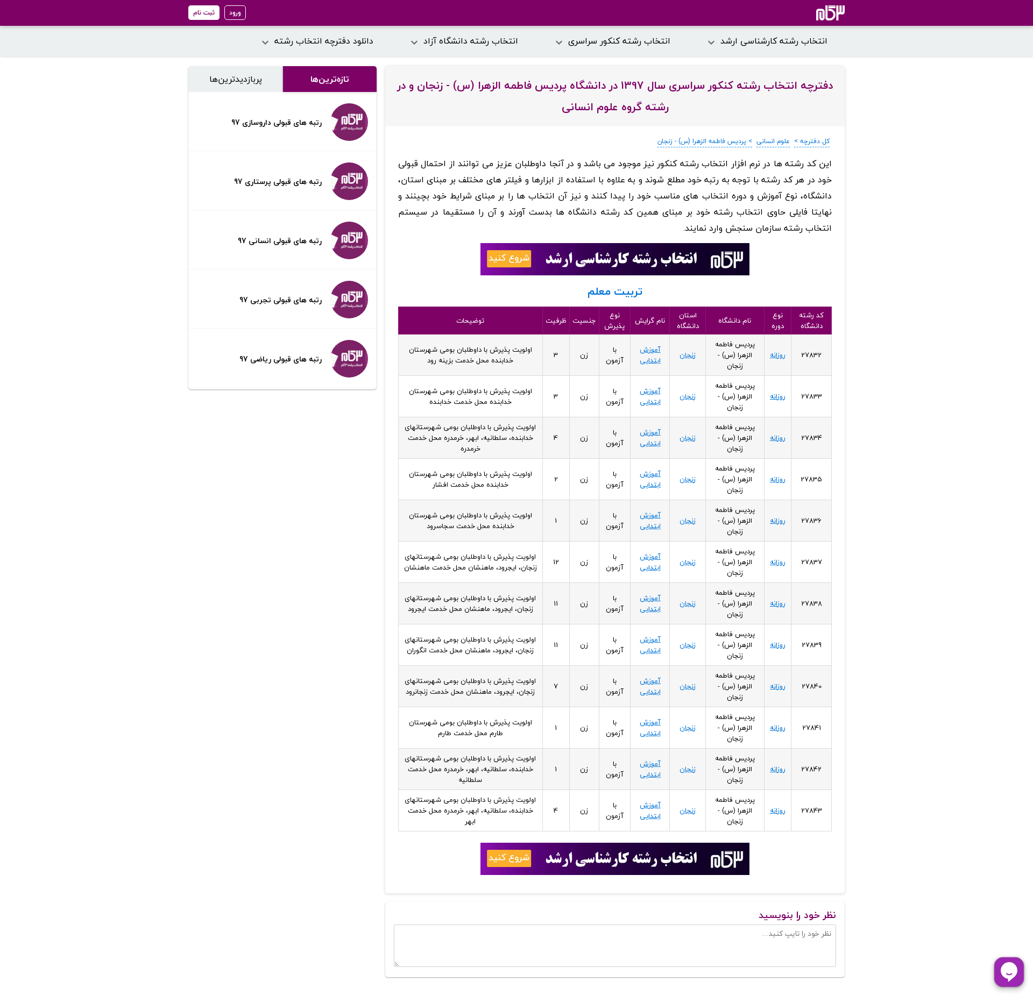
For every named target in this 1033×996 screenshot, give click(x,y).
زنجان (688, 355)
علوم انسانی (773, 141)
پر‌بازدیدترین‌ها (235, 79)
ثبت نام (204, 12)
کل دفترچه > (812, 141)
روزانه (778, 355)
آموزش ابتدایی (650, 355)
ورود (235, 12)
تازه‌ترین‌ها (329, 79)
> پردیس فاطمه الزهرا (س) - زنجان (704, 141)
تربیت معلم (615, 291)
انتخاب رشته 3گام (816, 13)
